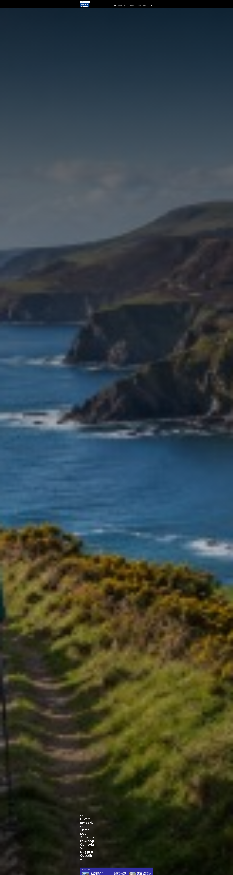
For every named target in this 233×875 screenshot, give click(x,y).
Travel (82, 815)
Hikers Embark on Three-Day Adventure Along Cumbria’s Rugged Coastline (87, 839)
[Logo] (84, 5)
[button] (151, 5)
